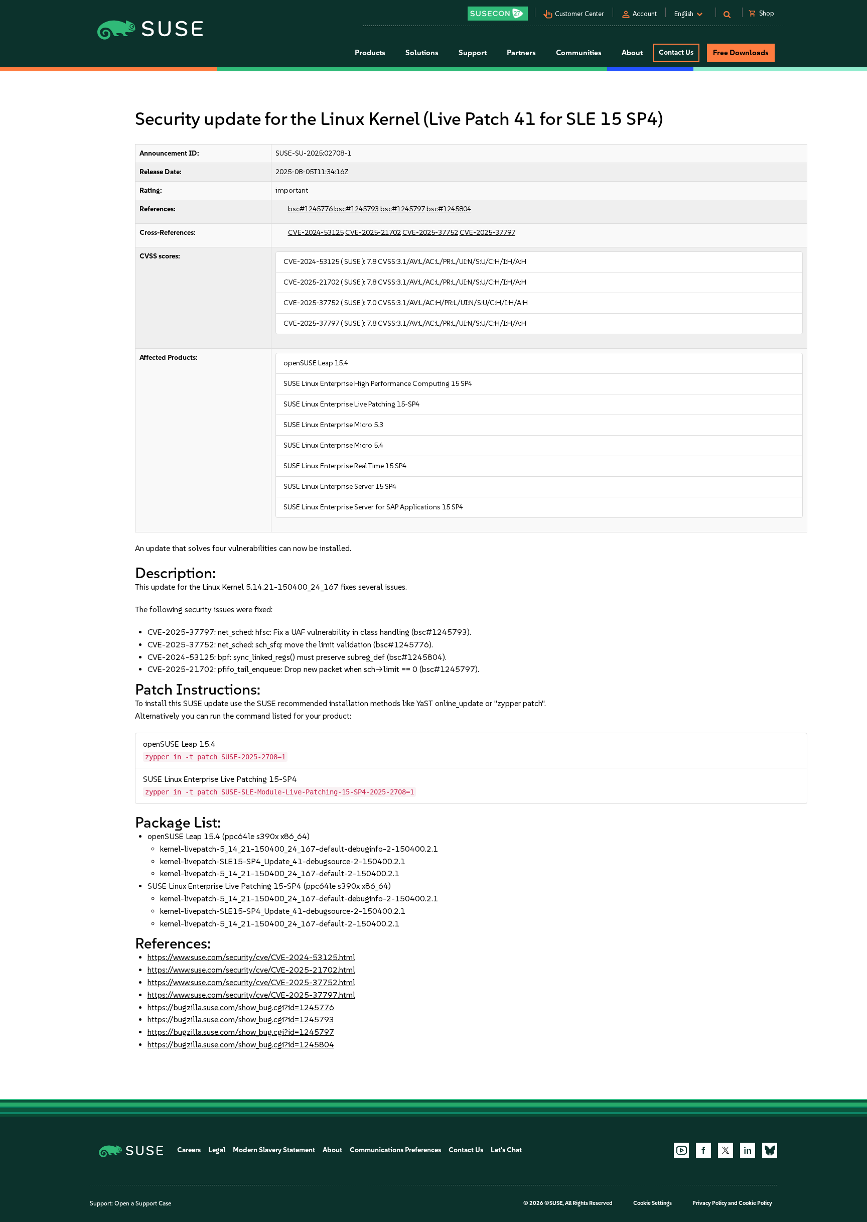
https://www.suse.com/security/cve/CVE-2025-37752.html (251, 982)
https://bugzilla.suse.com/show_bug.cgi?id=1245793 (241, 1019)
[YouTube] (681, 1150)
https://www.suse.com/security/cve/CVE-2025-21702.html (251, 970)
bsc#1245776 (310, 209)
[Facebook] (703, 1150)
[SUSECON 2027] (498, 14)
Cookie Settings (652, 1203)
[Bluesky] (769, 1150)
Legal (216, 1150)
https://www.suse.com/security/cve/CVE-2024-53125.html (251, 957)
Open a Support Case (142, 1203)
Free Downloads (741, 52)
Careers (189, 1150)
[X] (725, 1150)
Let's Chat (506, 1150)
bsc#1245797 (402, 209)
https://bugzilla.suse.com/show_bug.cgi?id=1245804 (241, 1044)
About (332, 1150)
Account (645, 14)
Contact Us (676, 52)
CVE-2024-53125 (316, 232)
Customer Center (579, 14)
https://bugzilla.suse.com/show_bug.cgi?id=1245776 (241, 1007)
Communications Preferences (395, 1150)
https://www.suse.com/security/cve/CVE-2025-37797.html (251, 995)
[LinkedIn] (747, 1150)
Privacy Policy (709, 1203)
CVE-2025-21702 (373, 232)
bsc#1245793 (356, 209)
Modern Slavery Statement (274, 1150)
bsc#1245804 (448, 209)
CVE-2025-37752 (430, 232)
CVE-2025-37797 (487, 232)
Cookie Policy (755, 1203)
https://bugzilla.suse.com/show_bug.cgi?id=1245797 (241, 1032)
